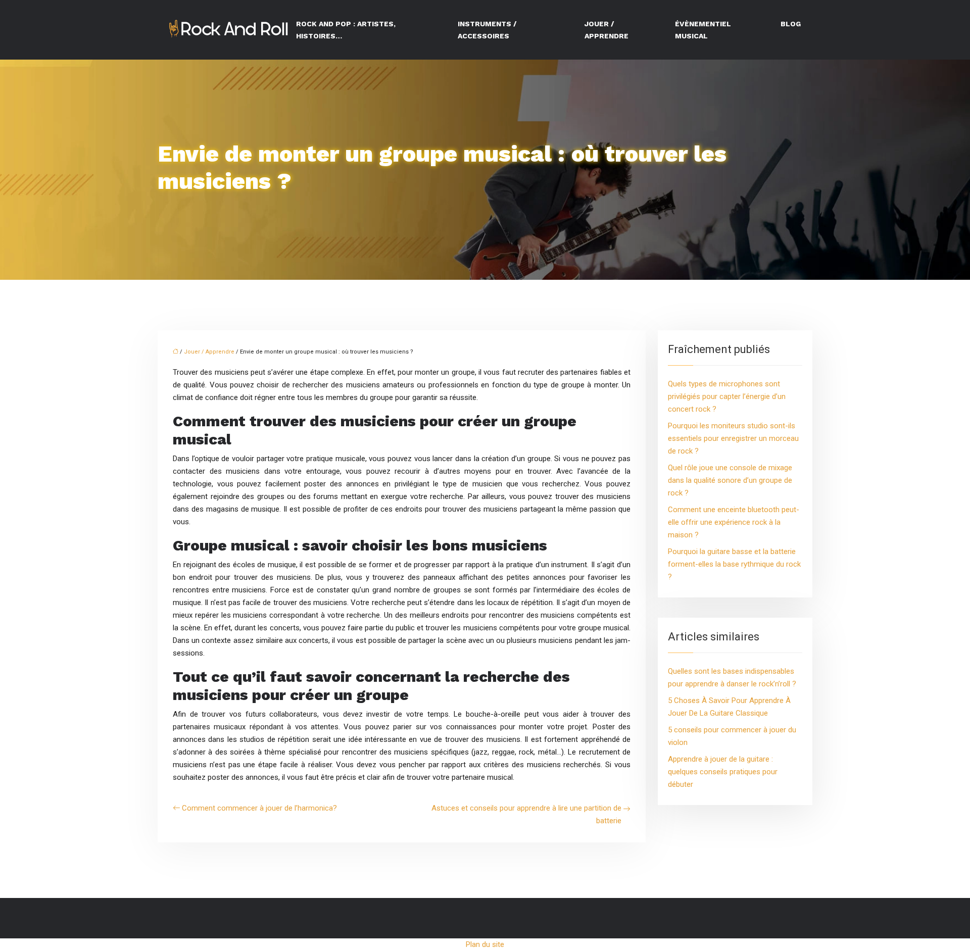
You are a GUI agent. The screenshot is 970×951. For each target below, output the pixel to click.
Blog (791, 24)
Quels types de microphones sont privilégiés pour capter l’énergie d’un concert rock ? (727, 396)
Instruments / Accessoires (487, 30)
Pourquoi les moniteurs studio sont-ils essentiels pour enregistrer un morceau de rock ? (733, 438)
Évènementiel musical (703, 30)
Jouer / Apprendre (606, 30)
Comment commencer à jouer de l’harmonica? (259, 808)
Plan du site (485, 944)
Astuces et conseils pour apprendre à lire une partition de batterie (526, 814)
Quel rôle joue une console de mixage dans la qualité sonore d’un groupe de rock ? (730, 480)
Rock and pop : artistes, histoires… (346, 30)
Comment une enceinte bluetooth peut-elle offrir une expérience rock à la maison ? (733, 522)
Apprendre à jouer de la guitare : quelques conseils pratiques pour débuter (723, 772)
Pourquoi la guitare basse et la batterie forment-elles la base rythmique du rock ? (734, 564)
